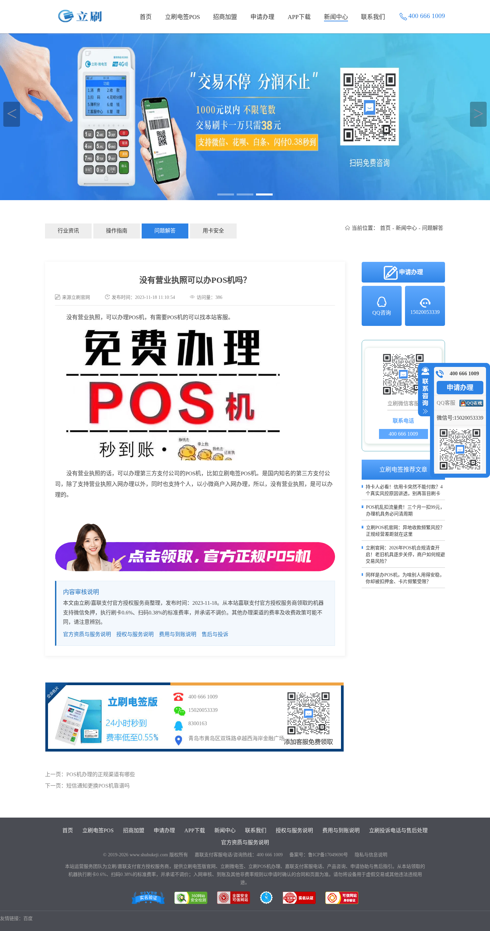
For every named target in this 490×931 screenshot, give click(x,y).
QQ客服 (446, 403)
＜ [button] (12, 114)
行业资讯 (68, 231)
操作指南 (116, 231)
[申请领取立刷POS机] (195, 547)
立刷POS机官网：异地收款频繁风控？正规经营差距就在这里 (405, 531)
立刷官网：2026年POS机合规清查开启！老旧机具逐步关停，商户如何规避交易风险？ (405, 554)
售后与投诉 (215, 634)
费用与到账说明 (177, 634)
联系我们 (373, 17)
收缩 (424, 390)
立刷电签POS (182, 17)
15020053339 (425, 312)
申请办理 (262, 17)
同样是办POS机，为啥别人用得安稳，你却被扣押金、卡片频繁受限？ (405, 578)
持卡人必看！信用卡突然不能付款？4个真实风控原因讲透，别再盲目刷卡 (404, 490)
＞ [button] (478, 114)
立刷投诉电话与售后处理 (398, 830)
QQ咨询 (381, 313)
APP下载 (299, 17)
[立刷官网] (245, 116)
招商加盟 (225, 17)
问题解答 (165, 231)
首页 (146, 17)
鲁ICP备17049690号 (328, 854)
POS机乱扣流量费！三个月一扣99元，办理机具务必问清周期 (405, 510)
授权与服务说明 (135, 634)
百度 (28, 918)
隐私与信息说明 (371, 854)
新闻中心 (336, 17)
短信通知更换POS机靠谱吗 (98, 786)
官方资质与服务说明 (87, 634)
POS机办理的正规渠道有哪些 (100, 774)
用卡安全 (213, 231)
